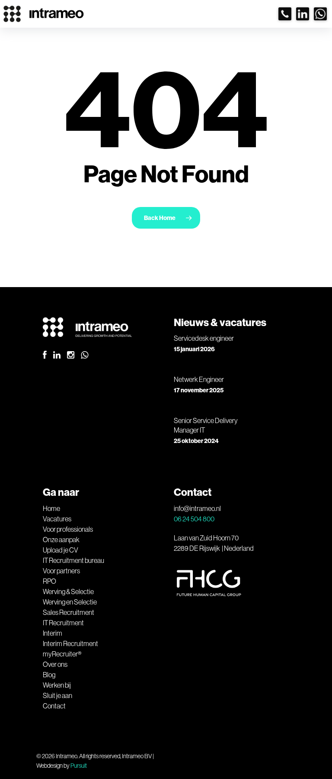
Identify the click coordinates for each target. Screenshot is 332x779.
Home (51, 508)
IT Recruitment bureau (73, 560)
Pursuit (78, 765)
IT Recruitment (63, 622)
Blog (49, 674)
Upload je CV (60, 550)
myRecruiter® (62, 654)
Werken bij (57, 685)
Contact (54, 705)
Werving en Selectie (70, 602)
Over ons (55, 664)
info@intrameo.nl (197, 508)
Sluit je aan (57, 695)
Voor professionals (68, 529)
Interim (52, 633)
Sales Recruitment (68, 612)
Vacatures (57, 518)
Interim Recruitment (70, 643)
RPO (49, 581)
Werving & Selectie (68, 591)
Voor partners (61, 570)
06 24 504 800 (194, 518)
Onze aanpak (61, 539)
